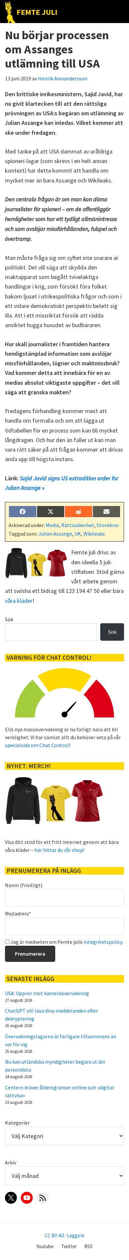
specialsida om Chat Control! (37, 745)
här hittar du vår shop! (59, 850)
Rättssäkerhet (77, 525)
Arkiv (10, 1162)
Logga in (75, 1235)
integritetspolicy (103, 941)
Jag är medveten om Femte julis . (66, 941)
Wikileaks (94, 533)
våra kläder (18, 600)
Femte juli (37, 12)
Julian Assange (55, 533)
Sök (9, 619)
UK (77, 533)
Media (52, 525)
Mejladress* (18, 913)
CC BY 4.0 (54, 1235)
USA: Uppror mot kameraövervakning (47, 993)
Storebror (108, 525)
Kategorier (17, 1122)
